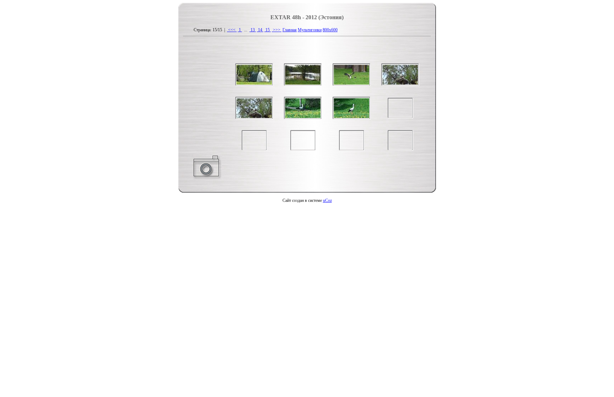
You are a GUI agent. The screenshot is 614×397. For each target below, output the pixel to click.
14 (260, 29)
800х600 (330, 29)
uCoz (327, 200)
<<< (232, 29)
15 (267, 29)
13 (252, 29)
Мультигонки (310, 29)
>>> (276, 29)
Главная (289, 29)
